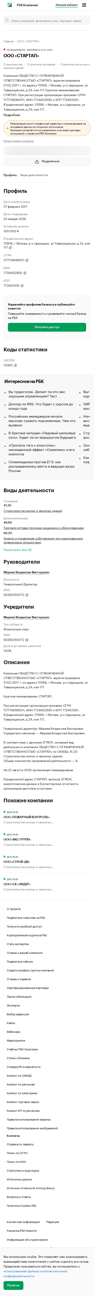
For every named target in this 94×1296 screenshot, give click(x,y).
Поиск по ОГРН (17, 1152)
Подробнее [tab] (11, 115)
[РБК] (9, 5)
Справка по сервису (20, 1144)
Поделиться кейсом (20, 961)
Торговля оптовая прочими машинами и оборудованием (43, 527)
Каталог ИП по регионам (23, 1110)
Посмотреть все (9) (17, 549)
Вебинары (13, 1031)
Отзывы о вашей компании (24, 952)
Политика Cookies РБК (22, 1205)
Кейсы (11, 1022)
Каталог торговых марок (23, 1101)
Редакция (52, 1221)
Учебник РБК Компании (22, 1049)
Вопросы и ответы (19, 1196)
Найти (83, 20)
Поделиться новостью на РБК (26, 917)
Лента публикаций (19, 996)
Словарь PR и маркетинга (23, 1066)
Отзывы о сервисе (19, 978)
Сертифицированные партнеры (28, 987)
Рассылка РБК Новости (22, 1230)
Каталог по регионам (21, 1084)
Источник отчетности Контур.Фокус (31, 1187)
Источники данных (19, 1179)
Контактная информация (23, 1221)
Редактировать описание (18, 141)
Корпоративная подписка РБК (27, 935)
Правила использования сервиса (28, 1119)
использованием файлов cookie (26, 1270)
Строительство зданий (41, 64)
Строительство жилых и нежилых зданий (32, 510)
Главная (8, 41)
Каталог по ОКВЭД (19, 1075)
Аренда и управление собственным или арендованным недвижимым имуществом (43, 540)
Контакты (13, 1135)
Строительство (12, 64)
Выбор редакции (18, 1014)
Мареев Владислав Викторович (26, 572)
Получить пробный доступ (24, 926)
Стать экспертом (18, 943)
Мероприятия (16, 1040)
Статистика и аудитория (23, 1170)
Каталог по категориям (22, 1092)
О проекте (14, 908)
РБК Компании (27, 5)
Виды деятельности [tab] (34, 175)
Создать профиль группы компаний (30, 970)
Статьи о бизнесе (18, 1057)
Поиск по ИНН (16, 1161)
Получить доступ (47, 327)
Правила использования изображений (32, 1128)
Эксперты (13, 1005)
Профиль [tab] (10, 175)
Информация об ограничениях (27, 1239)
